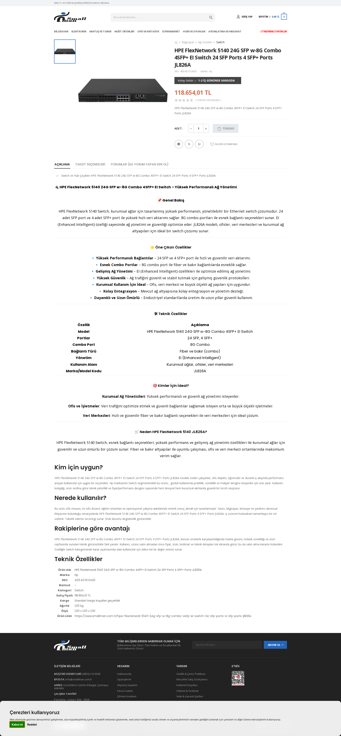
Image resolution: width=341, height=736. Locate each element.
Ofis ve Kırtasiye (148, 31)
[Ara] (211, 17)
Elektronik (79, 31)
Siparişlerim (124, 679)
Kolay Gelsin (185, 80)
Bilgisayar (61, 31)
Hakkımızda (124, 674)
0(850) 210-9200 (91, 674)
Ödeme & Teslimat (187, 691)
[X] (189, 144)
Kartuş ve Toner (100, 31)
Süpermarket (171, 31)
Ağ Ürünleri (205, 42)
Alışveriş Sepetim (127, 685)
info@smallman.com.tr (78, 679)
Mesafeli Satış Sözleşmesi (191, 679)
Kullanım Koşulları (187, 685)
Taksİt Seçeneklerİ (90, 164)
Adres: (58, 685)
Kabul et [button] (17, 724)
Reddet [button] (32, 724)
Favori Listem (125, 691)
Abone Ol (274, 645)
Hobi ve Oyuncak (194, 31)
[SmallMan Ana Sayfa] (70, 17)
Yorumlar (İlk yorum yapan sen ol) (140, 164)
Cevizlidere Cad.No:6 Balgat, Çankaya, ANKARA (81, 686)
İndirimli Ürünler (275, 31)
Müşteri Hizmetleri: (68, 674)
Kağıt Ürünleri (124, 31)
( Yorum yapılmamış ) (208, 100)
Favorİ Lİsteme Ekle (226, 144)
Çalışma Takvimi (65, 694)
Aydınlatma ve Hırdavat (225, 31)
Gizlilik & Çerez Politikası (190, 674)
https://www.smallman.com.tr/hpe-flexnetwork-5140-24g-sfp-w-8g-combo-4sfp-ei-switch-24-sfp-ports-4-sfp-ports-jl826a (163, 616)
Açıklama (62, 164)
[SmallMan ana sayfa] (81, 645)
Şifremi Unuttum (126, 696)
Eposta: (59, 679)
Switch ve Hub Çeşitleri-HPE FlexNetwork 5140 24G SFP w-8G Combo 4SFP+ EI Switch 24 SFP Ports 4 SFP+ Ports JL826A (138, 175)
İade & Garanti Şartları (189, 696)
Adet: (178, 128)
